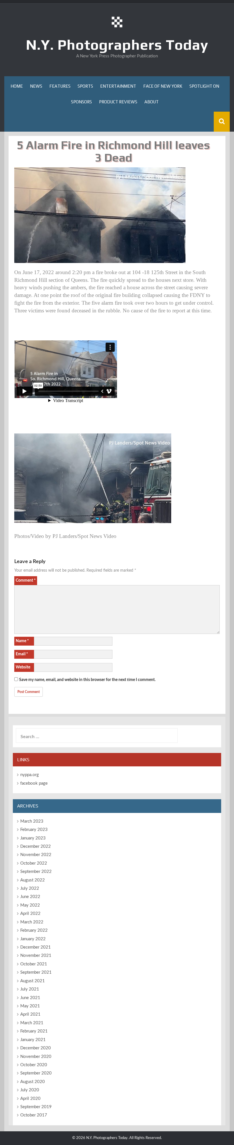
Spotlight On (204, 86)
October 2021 (33, 964)
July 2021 (29, 989)
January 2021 (33, 1040)
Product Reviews (118, 101)
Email (22, 654)
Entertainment (118, 86)
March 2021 (31, 1023)
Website (23, 667)
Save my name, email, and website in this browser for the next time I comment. (87, 680)
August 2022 (32, 880)
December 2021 (35, 947)
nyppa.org (29, 775)
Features (59, 86)
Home (17, 86)
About (151, 101)
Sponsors (81, 101)
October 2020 (33, 1065)
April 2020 (30, 1098)
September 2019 (36, 1107)
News (36, 86)
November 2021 (35, 955)
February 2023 (34, 829)
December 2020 (35, 1048)
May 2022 (30, 905)
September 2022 (36, 871)
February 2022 (34, 930)
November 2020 (35, 1056)
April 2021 (30, 1014)
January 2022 (33, 939)
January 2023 (33, 838)
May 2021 (30, 1006)
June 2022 (30, 897)
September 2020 (36, 1073)
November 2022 (35, 855)
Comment (26, 580)
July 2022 (29, 888)
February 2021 (34, 1031)
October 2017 (33, 1115)
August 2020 (32, 1082)
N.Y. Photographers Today (117, 44)
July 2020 (29, 1090)
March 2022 (31, 922)
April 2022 (30, 913)
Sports (85, 86)
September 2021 (36, 972)
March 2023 (31, 821)
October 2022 (33, 863)
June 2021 (30, 998)
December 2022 (35, 846)
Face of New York (162, 86)
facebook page (34, 783)
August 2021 (32, 981)
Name (22, 641)
